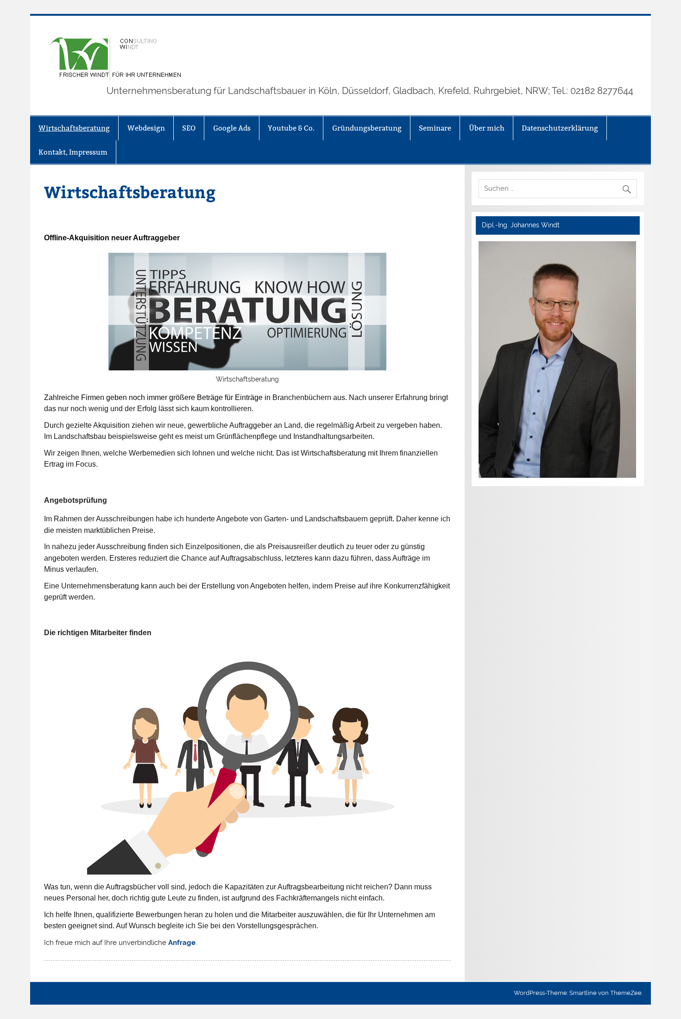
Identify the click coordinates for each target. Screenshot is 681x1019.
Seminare (435, 128)
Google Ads (232, 128)
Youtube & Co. (291, 128)
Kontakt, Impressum (72, 152)
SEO (188, 128)
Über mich (486, 128)
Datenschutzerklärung (560, 128)
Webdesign (146, 128)
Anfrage (181, 942)
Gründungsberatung (367, 128)
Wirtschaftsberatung (74, 128)
